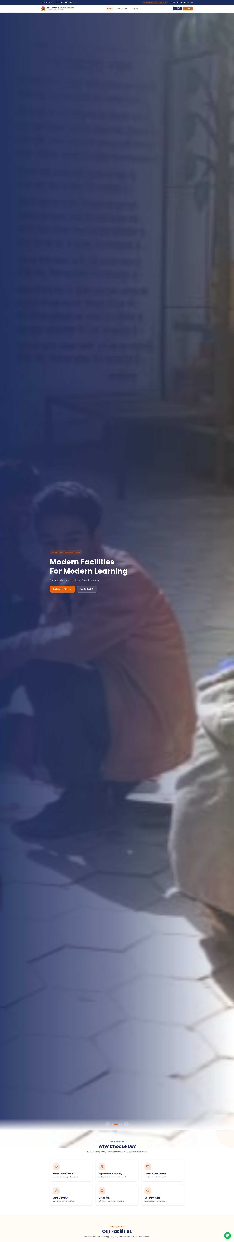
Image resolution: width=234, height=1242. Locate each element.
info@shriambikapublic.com (67, 2)
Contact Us (92, 593)
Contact (135, 8)
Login (189, 8)
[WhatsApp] (227, 1235)
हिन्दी (178, 8)
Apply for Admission (62, 593)
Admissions (122, 8)
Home (109, 8)
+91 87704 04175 (48, 2)
